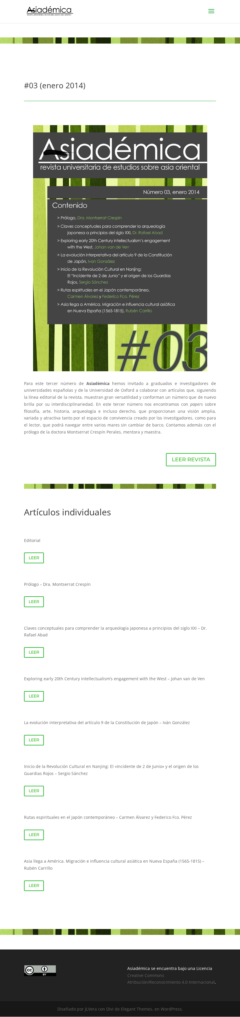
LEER (34, 557)
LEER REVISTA (191, 459)
